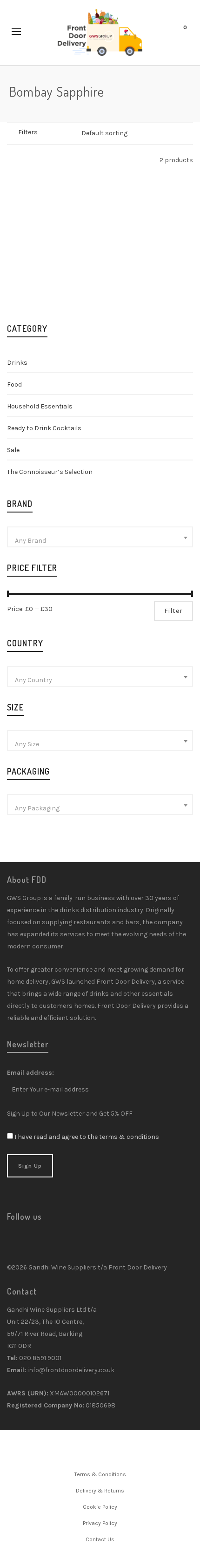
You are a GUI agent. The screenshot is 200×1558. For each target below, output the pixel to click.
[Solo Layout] (11, 159)
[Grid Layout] (35, 159)
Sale (13, 450)
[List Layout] (23, 159)
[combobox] (100, 536)
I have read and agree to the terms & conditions (86, 1137)
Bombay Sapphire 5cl (50, 277)
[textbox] (100, 540)
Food (14, 384)
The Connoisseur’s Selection (50, 472)
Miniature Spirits (56, 288)
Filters (28, 132)
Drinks (17, 363)
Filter (173, 611)
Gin (23, 288)
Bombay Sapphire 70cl (150, 277)
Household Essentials (40, 406)
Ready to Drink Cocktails (44, 428)
